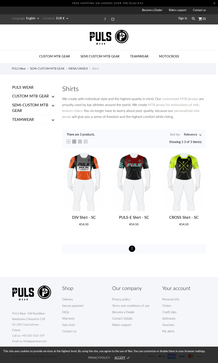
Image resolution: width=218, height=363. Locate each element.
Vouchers (168, 325)
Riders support (177, 10)
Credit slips (169, 312)
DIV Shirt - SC (84, 218)
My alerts (168, 331)
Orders (166, 305)
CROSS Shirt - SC (184, 218)
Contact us (199, 10)
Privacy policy (121, 299)
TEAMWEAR (23, 120)
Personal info (170, 299)
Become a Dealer (152, 10)
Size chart (68, 325)
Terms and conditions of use (130, 305)
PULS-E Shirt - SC (134, 218)
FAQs (65, 312)
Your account (176, 288)
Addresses (168, 318)
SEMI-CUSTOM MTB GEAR (30, 108)
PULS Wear (22, 88)
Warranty (68, 318)
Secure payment (72, 305)
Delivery (67, 299)
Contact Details (122, 318)
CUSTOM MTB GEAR (30, 96)
